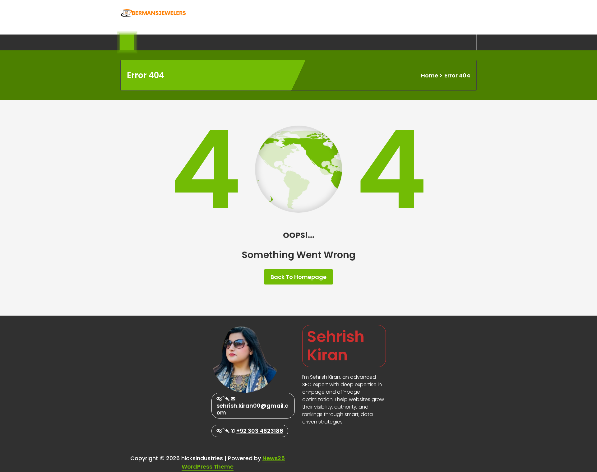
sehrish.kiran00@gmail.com (252, 409)
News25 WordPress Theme (233, 462)
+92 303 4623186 (259, 431)
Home (429, 75)
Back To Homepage (298, 277)
